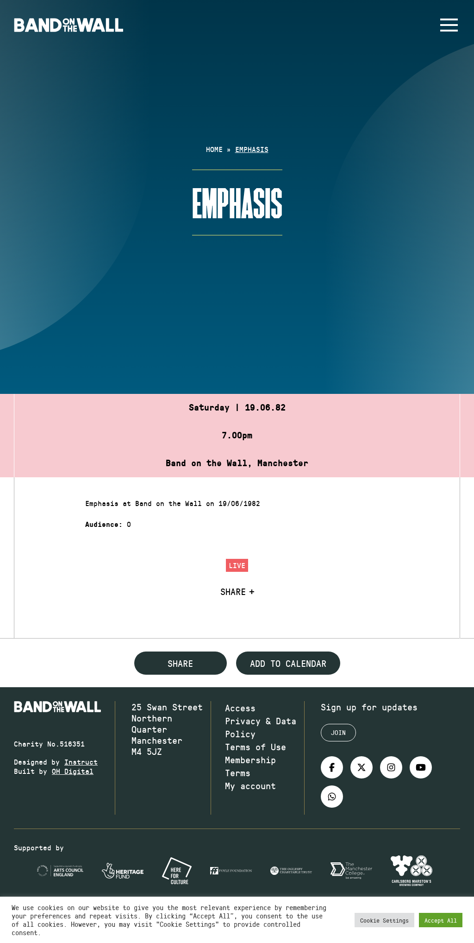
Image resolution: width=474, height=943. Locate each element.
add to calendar (288, 663)
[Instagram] (391, 767)
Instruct (81, 761)
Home (214, 149)
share (180, 663)
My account (250, 785)
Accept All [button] (440, 920)
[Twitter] (361, 767)
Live (237, 565)
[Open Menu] (449, 25)
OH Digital (73, 771)
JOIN (338, 732)
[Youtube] (421, 767)
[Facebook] (332, 767)
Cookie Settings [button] (384, 920)
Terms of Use (255, 746)
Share (233, 591)
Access (240, 708)
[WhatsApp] (332, 796)
